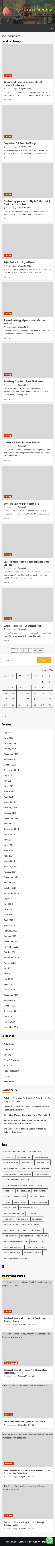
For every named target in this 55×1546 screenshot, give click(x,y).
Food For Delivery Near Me (15, 1241)
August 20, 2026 (25, 1324)
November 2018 (11, 1027)
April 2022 (8, 984)
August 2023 (10, 898)
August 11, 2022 (25, 88)
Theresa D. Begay (11, 89)
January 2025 (10, 813)
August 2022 (10, 963)
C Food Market (35, 1152)
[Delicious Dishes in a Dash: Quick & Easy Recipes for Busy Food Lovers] (27, 1297)
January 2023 (10, 936)
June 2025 (8, 786)
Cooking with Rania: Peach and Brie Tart (22, 442)
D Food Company (42, 1157)
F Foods (6, 1202)
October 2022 (10, 952)
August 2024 (10, 834)
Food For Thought (32, 1253)
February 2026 (10, 743)
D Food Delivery (10, 1163)
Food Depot (33, 1213)
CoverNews (30, 1541)
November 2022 (11, 947)
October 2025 (10, 764)
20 (28, 699)
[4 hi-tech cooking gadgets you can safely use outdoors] (27, 299)
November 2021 (11, 1000)
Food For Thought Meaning (15, 1258)
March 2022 (9, 989)
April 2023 (8, 920)
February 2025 (10, 807)
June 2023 (8, 909)
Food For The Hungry (36, 1247)
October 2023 (10, 888)
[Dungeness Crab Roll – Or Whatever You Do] (27, 605)
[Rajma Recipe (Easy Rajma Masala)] (27, 241)
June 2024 (8, 845)
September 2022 (11, 957)
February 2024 (10, 866)
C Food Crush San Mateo (14, 1152)
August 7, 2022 (25, 568)
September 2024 (11, 829)
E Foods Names (23, 1191)
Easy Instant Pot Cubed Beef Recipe (20, 143)
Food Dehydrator (39, 1202)
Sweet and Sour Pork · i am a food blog (21, 503)
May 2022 (8, 979)
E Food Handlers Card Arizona (17, 1180)
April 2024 (8, 856)
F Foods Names (20, 1202)
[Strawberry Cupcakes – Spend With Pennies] (27, 360)
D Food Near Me (10, 1168)
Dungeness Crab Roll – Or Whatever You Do (23, 625)
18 (13, 699)
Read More (7, 100)
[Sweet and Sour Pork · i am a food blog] (27, 483)
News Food (9, 1081)
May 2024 (8, 850)
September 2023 (11, 893)
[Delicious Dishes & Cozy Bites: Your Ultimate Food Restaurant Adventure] (27, 1349)
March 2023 (9, 925)
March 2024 (9, 861)
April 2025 (8, 797)
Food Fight (42, 1236)
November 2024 (11, 823)
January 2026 (10, 748)
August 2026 (10, 732)
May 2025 (8, 791)
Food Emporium (10, 1225)
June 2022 (8, 973)
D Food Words (9, 1174)
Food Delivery (9, 1208)
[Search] (51, 28)
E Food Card (25, 1174)
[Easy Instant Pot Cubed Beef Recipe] (27, 122)
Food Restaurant (11, 1071)
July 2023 (8, 904)
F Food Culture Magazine (14, 1197)
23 (35, 650)
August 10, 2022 (25, 208)
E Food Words (40, 1191)
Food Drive (23, 1219)
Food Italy (8, 1065)
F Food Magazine (37, 1197)
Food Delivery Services (13, 1213)
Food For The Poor (11, 1253)
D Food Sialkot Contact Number (35, 1168)
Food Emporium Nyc (30, 1225)
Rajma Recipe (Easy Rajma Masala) (19, 262)
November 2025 (11, 759)
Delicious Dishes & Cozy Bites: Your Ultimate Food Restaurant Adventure (26, 1108)
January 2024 (10, 872)
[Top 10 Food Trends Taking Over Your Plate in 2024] (27, 1401)
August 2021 (10, 1016)
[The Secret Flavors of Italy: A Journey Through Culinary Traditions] (27, 1501)
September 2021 (11, 1011)
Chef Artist (9, 1049)
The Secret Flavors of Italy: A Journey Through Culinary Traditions (25, 1130)
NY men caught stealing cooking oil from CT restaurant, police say (24, 83)
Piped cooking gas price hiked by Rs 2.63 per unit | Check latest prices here (27, 203)
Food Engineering (11, 1230)
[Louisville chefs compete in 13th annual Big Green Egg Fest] (27, 541)
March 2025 (9, 802)
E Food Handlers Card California (18, 1185)
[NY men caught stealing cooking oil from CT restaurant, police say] (27, 61)
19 (20, 699)
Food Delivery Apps (28, 1208)
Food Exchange (10, 1236)
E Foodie (40, 1185)
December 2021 (11, 995)
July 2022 (8, 968)
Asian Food (9, 1044)
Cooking (8, 75)
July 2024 (8, 839)
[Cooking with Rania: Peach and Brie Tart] (27, 421)
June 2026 (8, 738)
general (7, 1076)
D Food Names (43, 1163)
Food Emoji (37, 1219)
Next (40, 650)
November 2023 (11, 882)
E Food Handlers (42, 1174)
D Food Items (27, 1163)
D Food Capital (24, 1157)
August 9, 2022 (25, 327)
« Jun (4, 716)
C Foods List (8, 1157)
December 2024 (11, 818)
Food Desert (8, 1219)
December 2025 (11, 754)
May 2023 (8, 914)
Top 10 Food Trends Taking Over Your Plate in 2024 (27, 1115)
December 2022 (11, 941)
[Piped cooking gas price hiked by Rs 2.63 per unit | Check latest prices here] (27, 180)
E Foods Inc (8, 1191)
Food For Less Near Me (13, 1247)
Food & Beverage (11, 1060)
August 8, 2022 (25, 446)
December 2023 (11, 877)
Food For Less (37, 1241)
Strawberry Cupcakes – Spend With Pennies (23, 381)
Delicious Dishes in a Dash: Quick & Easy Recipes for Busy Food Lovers (27, 1099)
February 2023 (10, 931)
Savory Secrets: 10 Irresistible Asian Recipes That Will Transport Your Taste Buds (26, 1122)
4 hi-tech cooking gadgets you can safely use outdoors (24, 322)
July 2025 (8, 781)
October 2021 (10, 1005)
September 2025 (11, 770)
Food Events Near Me (32, 1230)
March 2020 (9, 1022)
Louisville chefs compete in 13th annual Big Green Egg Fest (26, 563)
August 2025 (10, 775)
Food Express (27, 1236)
